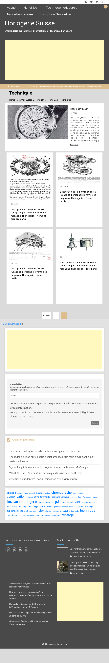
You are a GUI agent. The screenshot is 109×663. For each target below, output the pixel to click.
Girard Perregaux (84, 497)
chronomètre (78, 493)
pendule (57, 507)
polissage (89, 506)
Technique (74, 145)
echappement (42, 496)
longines (65, 502)
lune (71, 502)
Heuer (94, 497)
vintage (68, 515)
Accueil (12, 7)
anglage (11, 492)
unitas (38, 516)
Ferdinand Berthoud (60, 497)
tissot (23, 516)
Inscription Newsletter (55, 14)
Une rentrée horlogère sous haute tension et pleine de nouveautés (46, 451)
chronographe (61, 492)
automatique (22, 493)
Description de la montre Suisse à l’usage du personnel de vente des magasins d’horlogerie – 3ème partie (78, 196)
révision (48, 511)
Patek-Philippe (46, 506)
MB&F (77, 502)
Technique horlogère (60, 7)
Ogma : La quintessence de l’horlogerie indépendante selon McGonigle (48, 467)
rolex (40, 510)
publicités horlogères (17, 511)
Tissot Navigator (79, 108)
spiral (65, 511)
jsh (57, 501)
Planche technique (69, 507)
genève (73, 497)
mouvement (12, 507)
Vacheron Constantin (51, 516)
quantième (32, 511)
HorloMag (30, 7)
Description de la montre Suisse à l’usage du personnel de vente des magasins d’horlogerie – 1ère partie (79, 265)
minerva (85, 502)
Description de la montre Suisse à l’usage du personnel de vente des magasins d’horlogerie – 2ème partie (29, 273)
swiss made (74, 511)
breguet (32, 493)
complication (16, 496)
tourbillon (30, 515)
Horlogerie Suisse (30, 23)
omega (33, 506)
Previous (46, 315)
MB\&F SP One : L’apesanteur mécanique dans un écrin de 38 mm (45, 86)
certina (47, 493)
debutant (30, 497)
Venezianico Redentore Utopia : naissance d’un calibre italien (43, 479)
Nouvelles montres (20, 14)
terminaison (13, 515)
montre (92, 502)
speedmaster (57, 511)
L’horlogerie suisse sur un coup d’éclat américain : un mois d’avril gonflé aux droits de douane (85, 565)
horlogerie (29, 502)
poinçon (80, 507)
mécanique (23, 506)
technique (87, 510)
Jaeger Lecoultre (46, 502)
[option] (45, 86)
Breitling (40, 493)
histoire (14, 501)
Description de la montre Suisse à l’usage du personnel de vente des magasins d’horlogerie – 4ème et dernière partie (29, 214)
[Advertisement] (54, 60)
